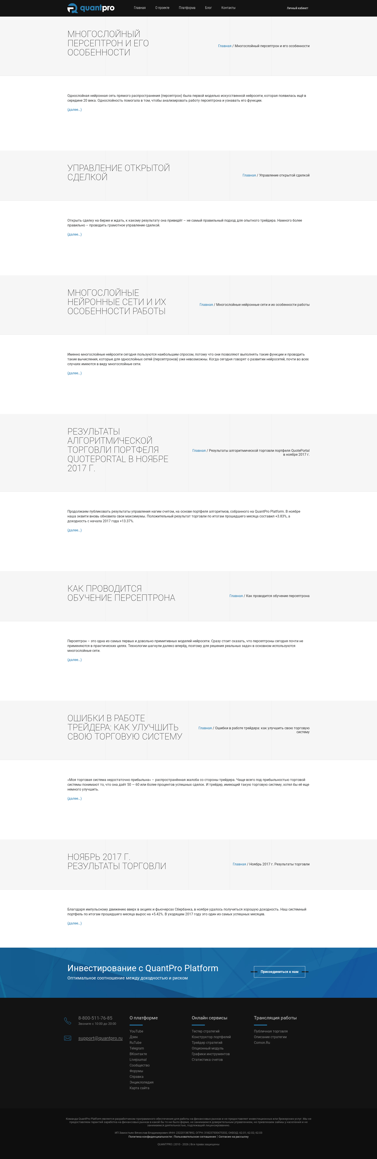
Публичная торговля (271, 1031)
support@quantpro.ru (100, 1038)
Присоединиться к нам (279, 972)
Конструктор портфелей (211, 1037)
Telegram (137, 1048)
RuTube (135, 1043)
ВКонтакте (138, 1054)
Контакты (228, 8)
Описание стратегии (270, 1037)
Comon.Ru (262, 1043)
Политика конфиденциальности (150, 1136)
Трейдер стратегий (207, 1043)
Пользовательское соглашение (195, 1136)
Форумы (136, 1071)
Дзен (134, 1037)
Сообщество (140, 1065)
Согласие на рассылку (233, 1136)
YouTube (136, 1031)
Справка (137, 1077)
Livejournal (138, 1060)
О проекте (162, 8)
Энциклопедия (142, 1082)
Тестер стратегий (205, 1031)
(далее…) (74, 110)
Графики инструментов (211, 1054)
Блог (208, 8)
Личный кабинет (297, 8)
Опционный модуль (208, 1048)
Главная (140, 8)
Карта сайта (139, 1088)
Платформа (187, 8)
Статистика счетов (207, 1060)
